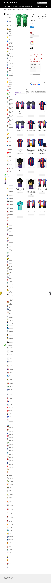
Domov (5, 6)
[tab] (20, 90)
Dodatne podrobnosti (18, 92)
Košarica (12, 6)
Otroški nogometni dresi (10, 2)
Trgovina (9, 6)
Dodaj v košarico (36, 74)
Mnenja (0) (16, 94)
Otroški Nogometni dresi (42, 80)
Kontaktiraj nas (27, 6)
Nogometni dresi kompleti (8, 578)
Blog (31, 6)
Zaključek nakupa (21, 6)
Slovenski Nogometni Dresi (39, 82)
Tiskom (32, 34)
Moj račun (16, 6)
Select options (20, 116)
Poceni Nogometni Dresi (33, 81)
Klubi (8, 9)
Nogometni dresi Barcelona (12, 9)
